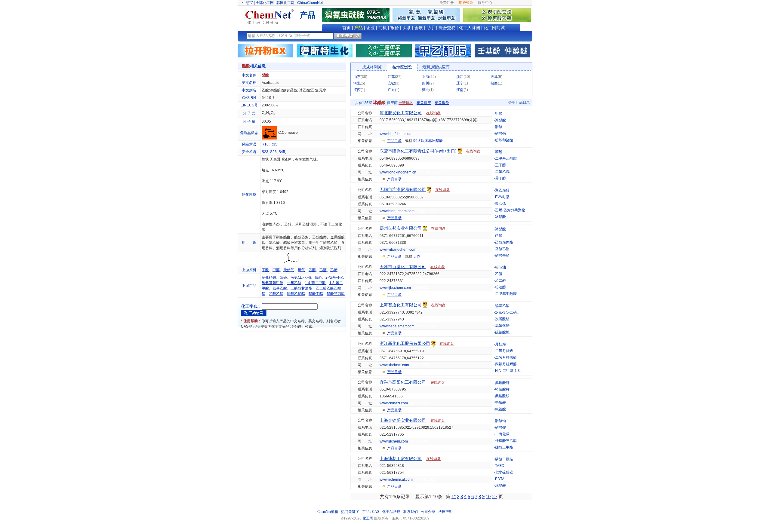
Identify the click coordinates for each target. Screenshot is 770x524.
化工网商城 (494, 27)
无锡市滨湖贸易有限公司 (403, 189)
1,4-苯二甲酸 (315, 283)
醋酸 (498, 127)
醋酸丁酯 (316, 294)
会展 (418, 27)
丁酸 (265, 270)
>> (494, 496)
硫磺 (283, 277)
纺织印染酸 (504, 140)
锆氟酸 (500, 402)
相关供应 (424, 103)
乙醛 (323, 270)
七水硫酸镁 (504, 472)
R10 (265, 144)
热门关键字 (350, 512)
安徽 (391, 83)
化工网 (367, 518)
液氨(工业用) (301, 277)
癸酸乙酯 (502, 249)
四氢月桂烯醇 (506, 364)
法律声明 (445, 512)
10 (488, 496)
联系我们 (410, 512)
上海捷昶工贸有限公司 (401, 458)
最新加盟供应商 (436, 67)
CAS (375, 512)
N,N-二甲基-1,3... (508, 371)
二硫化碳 (502, 434)
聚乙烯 (500, 203)
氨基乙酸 (280, 288)
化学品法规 (391, 512)
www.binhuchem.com (397, 211)
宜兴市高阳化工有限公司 (403, 382)
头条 (406, 27)
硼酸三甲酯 (504, 447)
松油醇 (500, 287)
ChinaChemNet (310, 3)
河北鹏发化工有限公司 (401, 112)
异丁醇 (500, 178)
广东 (391, 90)
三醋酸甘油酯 (301, 288)
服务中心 (485, 3)
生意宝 (247, 3)
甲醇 (276, 270)
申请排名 (406, 103)
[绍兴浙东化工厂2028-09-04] (265, 50)
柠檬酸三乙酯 (506, 441)
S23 (265, 152)
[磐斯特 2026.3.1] (325, 50)
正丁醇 (500, 165)
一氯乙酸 (294, 283)
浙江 (460, 77)
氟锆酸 (500, 409)
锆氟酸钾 (502, 389)
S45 (282, 152)
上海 (425, 77)
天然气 (288, 270)
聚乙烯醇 (502, 190)
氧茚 (318, 277)
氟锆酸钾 (502, 383)
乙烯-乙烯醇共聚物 (510, 210)
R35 (273, 144)
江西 (357, 90)
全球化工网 (265, 3)
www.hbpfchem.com (396, 134)
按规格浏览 (372, 67)
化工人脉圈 (469, 27)
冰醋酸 (500, 120)
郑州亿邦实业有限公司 (401, 228)
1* (453, 496)
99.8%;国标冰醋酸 (428, 141)
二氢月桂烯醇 (506, 357)
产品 (358, 27)
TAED (499, 466)
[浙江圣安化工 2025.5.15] (443, 50)
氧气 (301, 270)
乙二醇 (500, 280)
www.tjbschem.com (395, 288)
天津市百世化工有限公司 (403, 266)
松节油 (500, 267)
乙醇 (312, 270)
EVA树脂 (502, 197)
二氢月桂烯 (504, 351)
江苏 (391, 77)
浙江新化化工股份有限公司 (405, 343)
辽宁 (460, 83)
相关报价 (442, 103)
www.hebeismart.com (397, 326)
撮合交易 (447, 27)
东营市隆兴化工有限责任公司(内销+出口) (418, 151)
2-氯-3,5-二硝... (507, 312)
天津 (494, 77)
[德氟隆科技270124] (428, 15)
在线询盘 (433, 113)
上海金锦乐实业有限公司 (403, 420)
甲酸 (498, 114)
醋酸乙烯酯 (296, 294)
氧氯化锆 (502, 325)
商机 (382, 27)
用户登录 (466, 3)
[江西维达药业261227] (357, 15)
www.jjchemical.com (396, 479)
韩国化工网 (285, 3)
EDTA (499, 479)
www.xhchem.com (394, 365)
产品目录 (394, 141)
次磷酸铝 (502, 319)
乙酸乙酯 (276, 294)
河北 (357, 83)
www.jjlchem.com (394, 441)
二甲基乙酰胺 (506, 158)
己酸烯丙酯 (504, 242)
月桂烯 (500, 344)
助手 (431, 27)
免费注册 (446, 3)
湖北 (425, 90)
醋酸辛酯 (502, 255)
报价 (394, 27)
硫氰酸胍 (502, 332)
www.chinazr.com (394, 403)
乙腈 (498, 274)
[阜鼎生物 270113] (497, 15)
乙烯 (333, 270)
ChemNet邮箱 (327, 512)
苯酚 (498, 152)
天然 (416, 256)
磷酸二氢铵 (504, 459)
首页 (346, 27)
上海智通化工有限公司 (401, 304)
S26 (273, 152)
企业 (370, 27)
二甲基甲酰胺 (506, 294)
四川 (425, 83)
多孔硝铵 (269, 277)
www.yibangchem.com (398, 249)
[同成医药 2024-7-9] (384, 50)
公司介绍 (428, 512)
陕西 (494, 83)
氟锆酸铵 (502, 396)
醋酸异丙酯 (336, 294)
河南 (460, 90)
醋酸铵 (500, 427)
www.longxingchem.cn (398, 172)
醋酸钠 (500, 133)
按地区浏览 (402, 67)
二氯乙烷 (502, 172)
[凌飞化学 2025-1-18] (502, 50)
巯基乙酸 (502, 306)
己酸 (498, 236)
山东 (357, 77)
